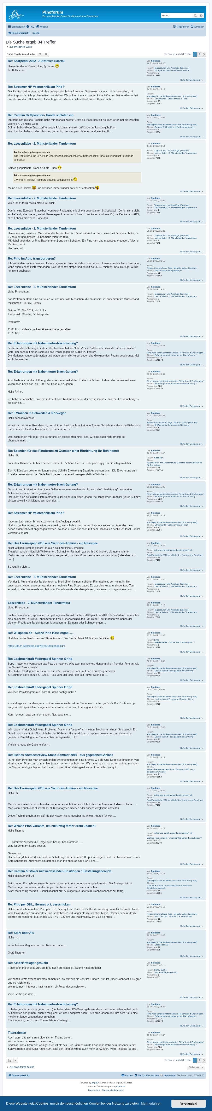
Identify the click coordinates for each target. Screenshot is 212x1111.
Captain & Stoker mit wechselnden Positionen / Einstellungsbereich (169, 886)
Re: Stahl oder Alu (21, 932)
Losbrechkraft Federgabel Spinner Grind (174, 671)
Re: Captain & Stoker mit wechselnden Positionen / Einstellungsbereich (59, 871)
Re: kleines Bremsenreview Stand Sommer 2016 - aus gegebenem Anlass (60, 755)
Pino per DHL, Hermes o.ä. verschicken (173, 916)
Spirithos (155, 61)
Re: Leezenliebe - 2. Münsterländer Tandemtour (42, 143)
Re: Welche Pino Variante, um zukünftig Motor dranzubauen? (52, 826)
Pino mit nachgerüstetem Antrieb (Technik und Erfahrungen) (175, 353)
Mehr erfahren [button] (151, 1103)
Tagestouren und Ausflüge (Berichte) (171, 68)
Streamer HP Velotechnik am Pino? (171, 99)
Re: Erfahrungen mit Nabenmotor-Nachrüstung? (43, 343)
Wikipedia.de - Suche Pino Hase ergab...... (175, 642)
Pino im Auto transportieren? (168, 270)
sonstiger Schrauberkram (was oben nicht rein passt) (172, 96)
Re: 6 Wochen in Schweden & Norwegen (37, 413)
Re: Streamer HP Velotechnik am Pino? (36, 86)
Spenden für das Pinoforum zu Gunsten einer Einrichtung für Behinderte (174, 464)
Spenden (158, 458)
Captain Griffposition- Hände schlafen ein (174, 127)
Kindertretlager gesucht (166, 972)
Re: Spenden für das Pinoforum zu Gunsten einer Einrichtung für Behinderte (63, 450)
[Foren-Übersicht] (24, 13)
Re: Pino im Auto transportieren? (32, 258)
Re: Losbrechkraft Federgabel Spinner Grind (40, 658)
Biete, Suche (160, 970)
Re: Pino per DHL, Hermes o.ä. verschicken (39, 904)
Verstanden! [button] (188, 1103)
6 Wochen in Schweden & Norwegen (172, 425)
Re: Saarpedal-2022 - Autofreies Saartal (36, 61)
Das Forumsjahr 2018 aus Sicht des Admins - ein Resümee (175, 555)
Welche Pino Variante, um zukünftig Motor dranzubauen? (174, 838)
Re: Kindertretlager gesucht (28, 963)
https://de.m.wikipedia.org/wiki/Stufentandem (35, 645)
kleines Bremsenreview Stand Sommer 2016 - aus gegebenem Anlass (171, 770)
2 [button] (199, 54)
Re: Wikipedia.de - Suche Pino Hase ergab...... (40, 633)
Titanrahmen (17, 1032)
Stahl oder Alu (161, 945)
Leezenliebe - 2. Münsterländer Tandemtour (176, 153)
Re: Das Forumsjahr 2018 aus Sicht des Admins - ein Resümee (53, 543)
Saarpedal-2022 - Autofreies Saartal (172, 70)
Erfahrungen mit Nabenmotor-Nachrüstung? (176, 355)
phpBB (95, 1083)
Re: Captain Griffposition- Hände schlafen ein (40, 115)
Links (156, 640)
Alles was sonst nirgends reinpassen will (173, 550)
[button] (204, 54)
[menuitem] (30, 26)
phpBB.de (120, 1086)
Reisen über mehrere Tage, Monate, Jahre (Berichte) (172, 268)
